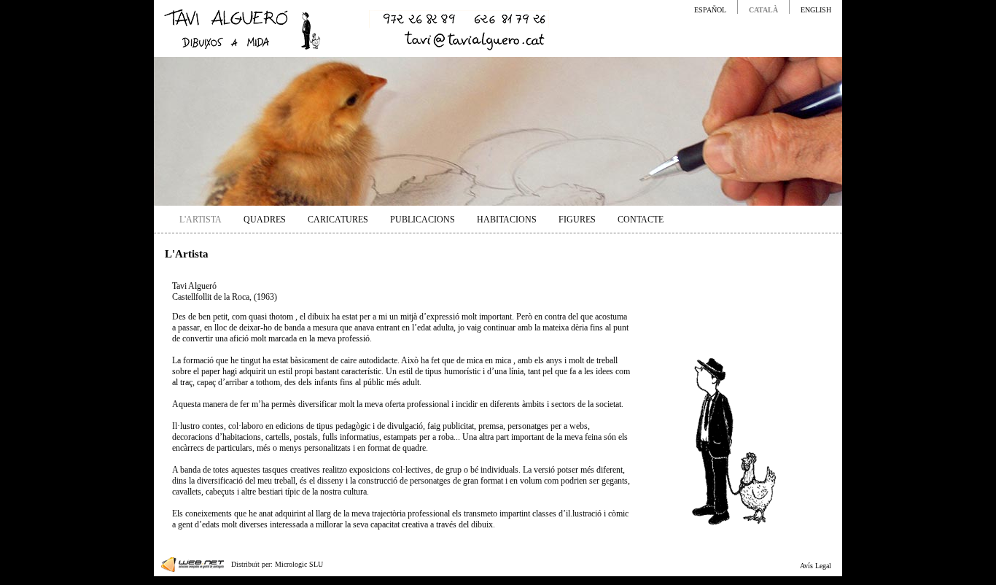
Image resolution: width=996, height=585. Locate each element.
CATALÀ (763, 10)
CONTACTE (641, 219)
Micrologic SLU (299, 564)
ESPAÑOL (710, 10)
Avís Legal (815, 566)
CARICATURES (338, 219)
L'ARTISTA (200, 219)
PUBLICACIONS (422, 219)
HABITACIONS (507, 219)
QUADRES (265, 219)
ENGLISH (816, 10)
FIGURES (577, 219)
